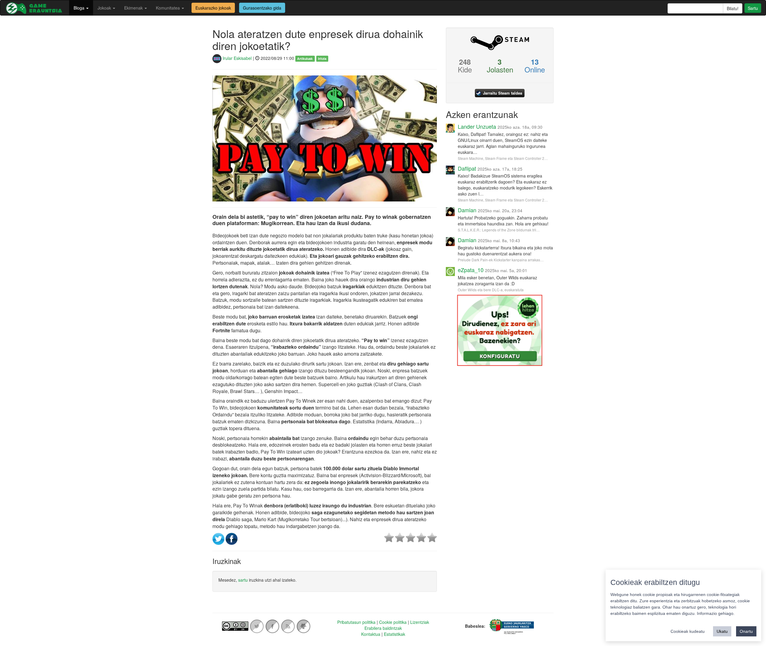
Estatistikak (394, 634)
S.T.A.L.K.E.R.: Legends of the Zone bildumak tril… (499, 229)
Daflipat (467, 168)
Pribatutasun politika (356, 622)
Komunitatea (168, 8)
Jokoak (105, 8)
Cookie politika (393, 622)
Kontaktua (370, 634)
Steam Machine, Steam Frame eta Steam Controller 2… (503, 158)
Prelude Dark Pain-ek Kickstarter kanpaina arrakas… (501, 259)
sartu (243, 580)
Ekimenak (134, 8)
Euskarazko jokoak (213, 8)
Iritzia (322, 58)
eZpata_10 (471, 270)
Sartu (753, 8)
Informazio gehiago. (716, 613)
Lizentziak (419, 622)
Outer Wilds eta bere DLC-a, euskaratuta (491, 289)
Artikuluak (305, 58)
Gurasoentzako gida (262, 8)
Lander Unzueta (477, 126)
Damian (467, 210)
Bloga (80, 8)
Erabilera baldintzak (383, 628)
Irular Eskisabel (236, 58)
